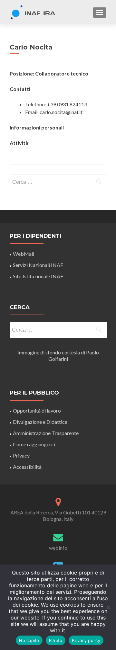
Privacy (21, 455)
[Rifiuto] (108, 607)
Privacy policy (86, 640)
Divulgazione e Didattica (40, 422)
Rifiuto (56, 640)
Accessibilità (27, 467)
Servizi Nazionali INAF (38, 265)
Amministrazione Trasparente (46, 433)
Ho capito (29, 640)
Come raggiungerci (34, 444)
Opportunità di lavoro (37, 410)
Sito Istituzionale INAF (38, 276)
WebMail (24, 254)
